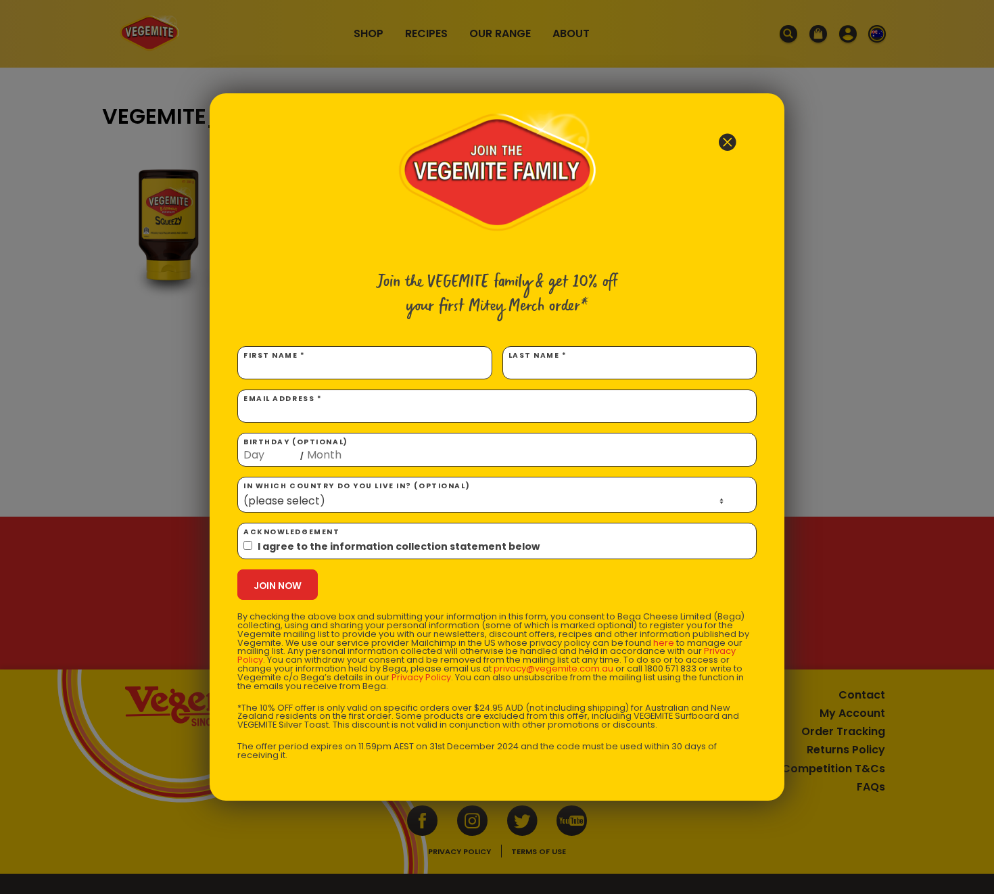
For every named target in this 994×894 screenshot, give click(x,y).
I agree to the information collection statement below (399, 546)
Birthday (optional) (295, 449)
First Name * (274, 355)
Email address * (282, 399)
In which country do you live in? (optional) (356, 486)
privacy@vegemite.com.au (553, 668)
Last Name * (537, 355)
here (663, 643)
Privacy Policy (421, 677)
